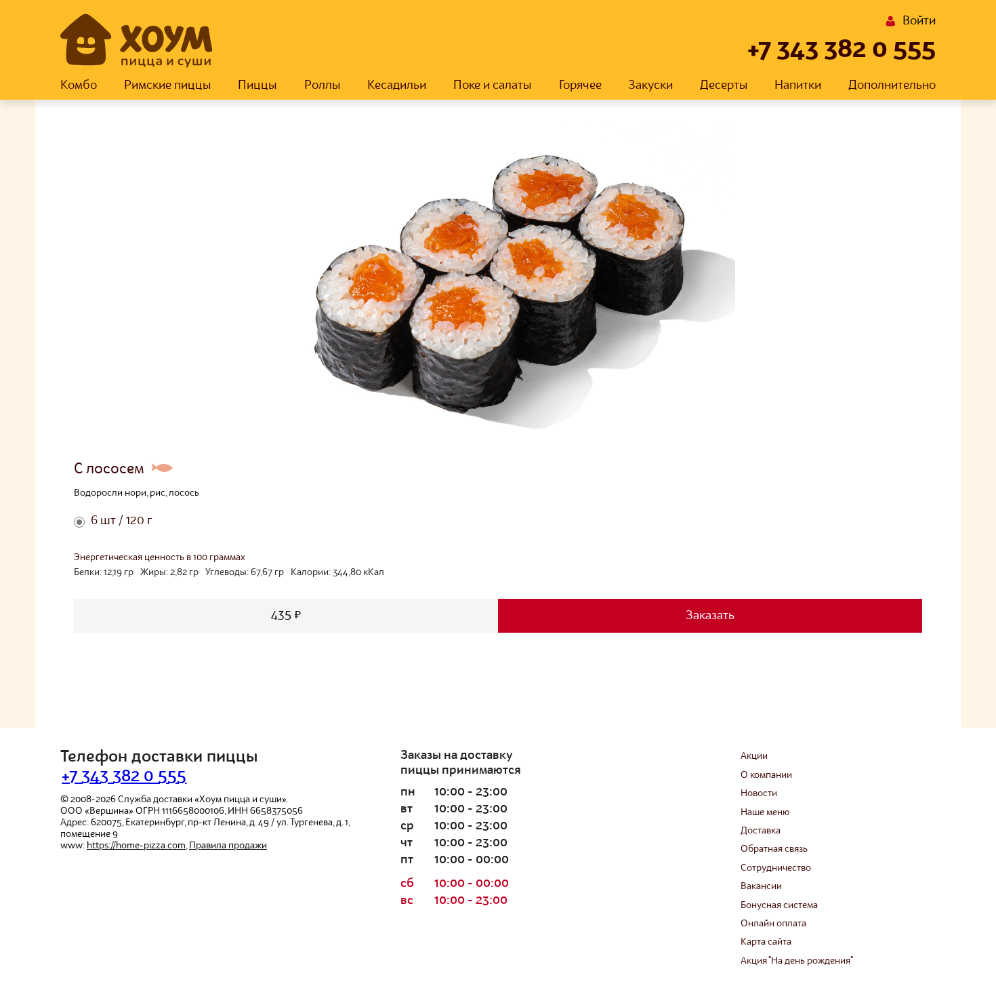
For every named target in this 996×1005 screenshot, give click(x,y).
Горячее (580, 85)
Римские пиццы (167, 85)
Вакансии (761, 886)
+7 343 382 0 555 (841, 50)
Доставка (761, 830)
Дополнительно (892, 85)
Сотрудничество (776, 868)
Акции (754, 756)
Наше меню (765, 812)
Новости (759, 793)
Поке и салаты (492, 85)
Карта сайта (766, 942)
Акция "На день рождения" (797, 961)
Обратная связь (774, 849)
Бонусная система (779, 905)
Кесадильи (396, 85)
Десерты (724, 85)
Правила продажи (228, 845)
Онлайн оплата (773, 923)
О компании (766, 775)
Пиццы (257, 85)
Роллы (322, 85)
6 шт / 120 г (121, 521)
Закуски (650, 85)
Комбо (78, 85)
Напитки (797, 85)
